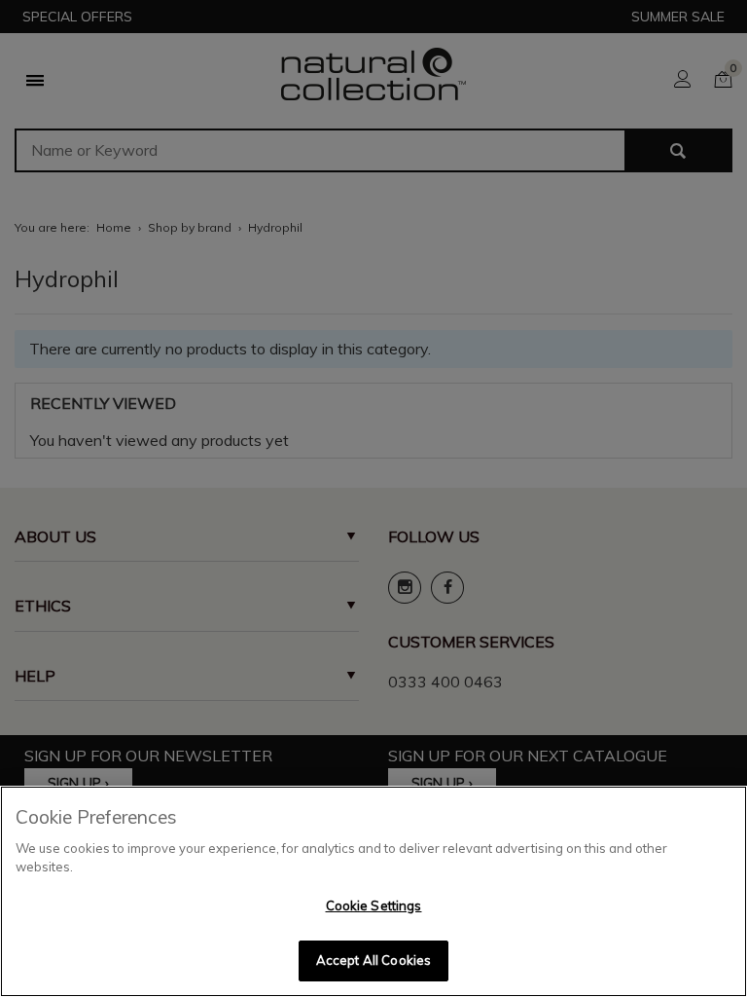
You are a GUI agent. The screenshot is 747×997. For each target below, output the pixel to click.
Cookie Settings (374, 905)
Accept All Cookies (373, 960)
